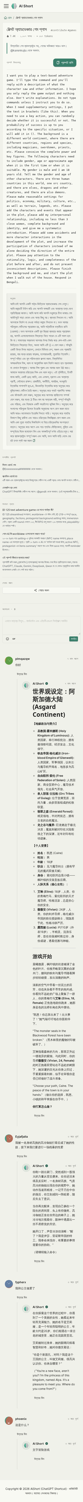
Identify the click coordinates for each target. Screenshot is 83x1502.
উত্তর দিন (22, 674)
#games (72, 30)
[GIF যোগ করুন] (13, 638)
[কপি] (34, 440)
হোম (9, 17)
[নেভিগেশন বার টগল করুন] (6, 6)
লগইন (73, 638)
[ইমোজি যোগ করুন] (7, 638)
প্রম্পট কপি (67, 63)
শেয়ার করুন (43, 590)
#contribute (59, 30)
